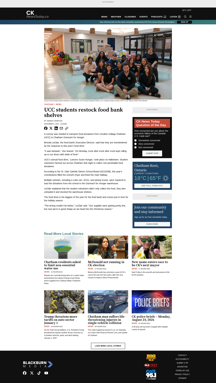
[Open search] (185, 16)
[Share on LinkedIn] (56, 128)
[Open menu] (190, 16)
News (58, 104)
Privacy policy (182, 374)
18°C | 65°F (186, 10)
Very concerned (146, 144)
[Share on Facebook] (45, 128)
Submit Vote (152, 153)
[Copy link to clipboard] (66, 128)
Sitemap (182, 378)
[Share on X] (51, 128)
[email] (61, 128)
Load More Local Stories (108, 346)
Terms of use (182, 371)
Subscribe (152, 224)
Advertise (182, 367)
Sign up (184, 22)
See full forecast (152, 186)
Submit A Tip (182, 363)
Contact (182, 355)
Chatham (48, 104)
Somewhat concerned (149, 140)
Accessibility (182, 359)
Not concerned (145, 147)
